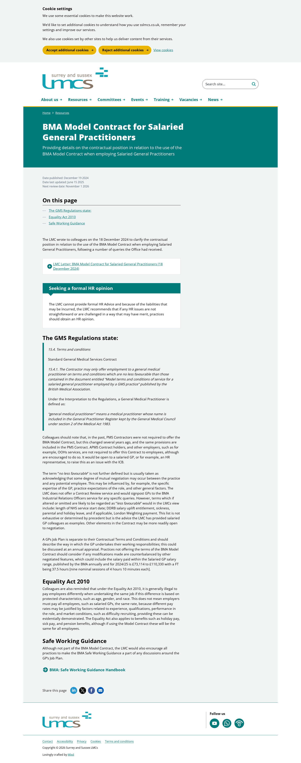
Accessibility (65, 741)
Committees (109, 99)
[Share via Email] (100, 690)
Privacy (81, 741)
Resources (78, 99)
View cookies (163, 50)
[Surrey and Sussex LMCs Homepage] (75, 78)
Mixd (71, 755)
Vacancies (188, 99)
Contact (48, 741)
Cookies (96, 741)
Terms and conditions (119, 741)
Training (161, 99)
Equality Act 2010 (62, 217)
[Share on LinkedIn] (73, 690)
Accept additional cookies (67, 50)
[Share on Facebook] (91, 690)
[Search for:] (225, 84)
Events (137, 99)
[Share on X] (82, 690)
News (213, 99)
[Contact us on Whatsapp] (227, 723)
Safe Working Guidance (67, 223)
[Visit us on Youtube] (214, 723)
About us (49, 99)
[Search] (253, 84)
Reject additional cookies (123, 50)
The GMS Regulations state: (70, 210)
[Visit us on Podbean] (239, 723)
